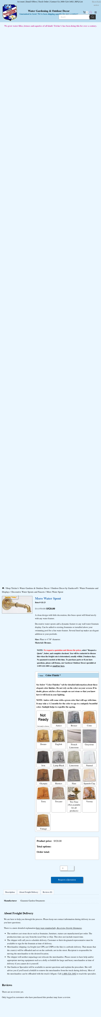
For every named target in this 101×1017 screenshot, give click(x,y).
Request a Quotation (67, 879)
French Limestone (74, 746)
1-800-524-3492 (69, 973)
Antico (59, 725)
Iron (43, 765)
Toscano (58, 801)
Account (21, 1)
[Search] (93, 16)
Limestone (74, 765)
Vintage (43, 828)
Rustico (58, 783)
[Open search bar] (91, 12)
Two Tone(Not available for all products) (74, 806)
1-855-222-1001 (43, 665)
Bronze (74, 725)
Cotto (89, 725)
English (58, 744)
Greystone (89, 744)
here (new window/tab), (59, 928)
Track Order (43, 1)
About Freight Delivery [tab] (28, 892)
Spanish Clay (89, 783)
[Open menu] (95, 12)
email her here (58, 665)
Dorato (43, 744)
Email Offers (31, 1)
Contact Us (55, 1)
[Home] (3, 588)
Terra (43, 801)
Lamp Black (58, 765)
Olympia (43, 783)
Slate (74, 783)
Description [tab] (10, 892)
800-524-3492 (67, 1)
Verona (89, 801)
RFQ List (79, 1)
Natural (89, 765)
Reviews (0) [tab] (47, 892)
